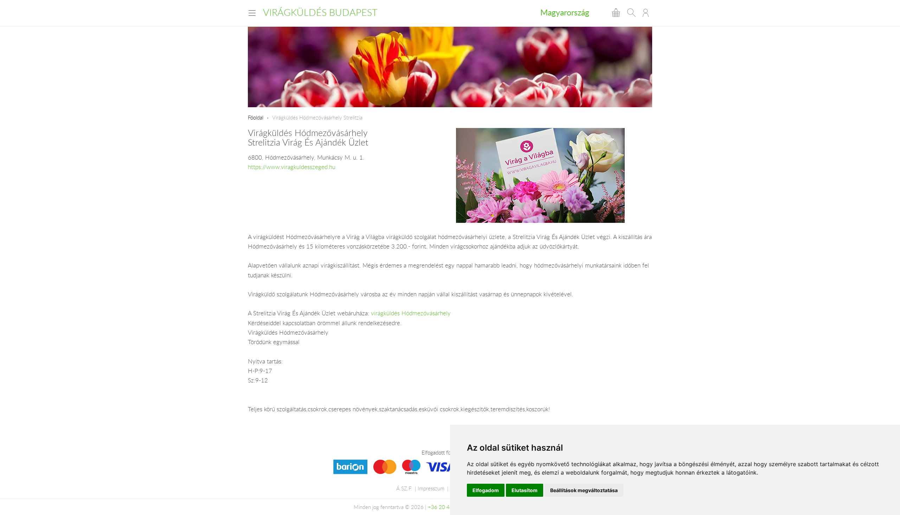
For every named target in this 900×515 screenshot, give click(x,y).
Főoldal (255, 117)
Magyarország (564, 12)
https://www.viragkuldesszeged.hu (291, 167)
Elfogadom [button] (485, 490)
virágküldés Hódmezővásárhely (411, 313)
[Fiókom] (646, 12)
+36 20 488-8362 (449, 506)
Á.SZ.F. (404, 488)
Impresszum (431, 488)
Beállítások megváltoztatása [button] (584, 490)
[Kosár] (616, 12)
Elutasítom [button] (525, 490)
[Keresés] (631, 12)
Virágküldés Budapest (320, 12)
